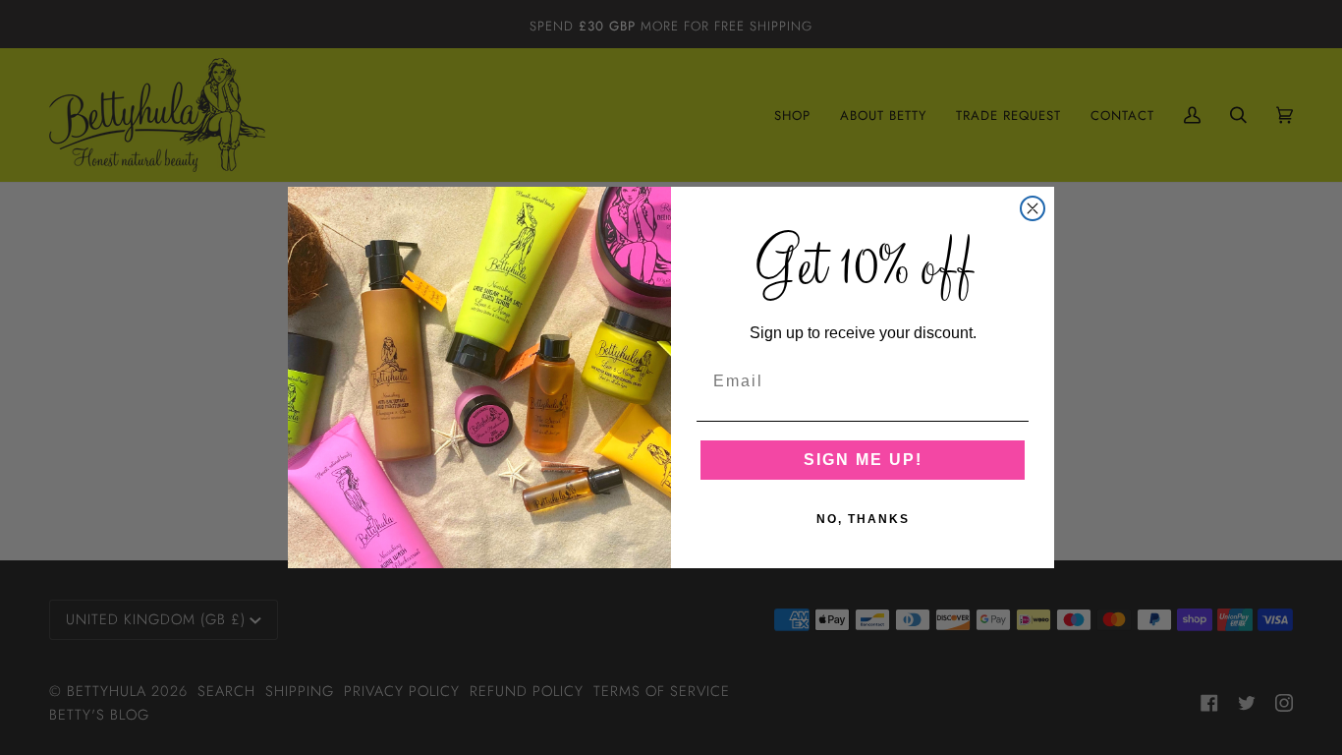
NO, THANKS (863, 519)
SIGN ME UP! (863, 459)
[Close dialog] (1032, 208)
